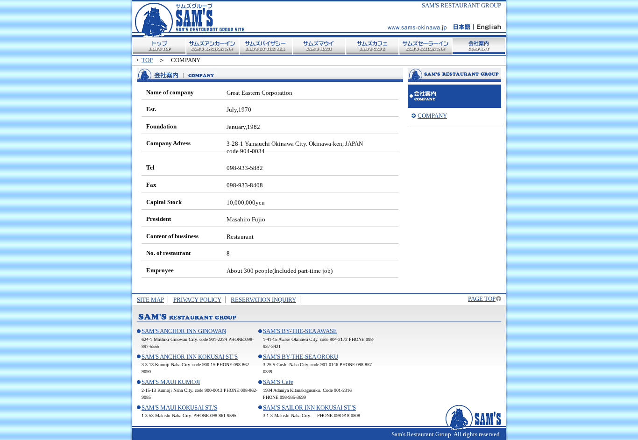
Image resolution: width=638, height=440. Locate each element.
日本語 (463, 26)
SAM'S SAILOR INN (425, 46)
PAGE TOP (482, 298)
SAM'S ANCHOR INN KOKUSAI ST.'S (190, 356)
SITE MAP (150, 299)
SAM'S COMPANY (454, 96)
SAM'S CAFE (372, 46)
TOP (159, 46)
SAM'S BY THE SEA (266, 46)
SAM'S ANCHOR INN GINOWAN (184, 330)
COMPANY (479, 46)
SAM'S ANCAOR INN (212, 46)
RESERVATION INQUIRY (263, 299)
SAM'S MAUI (319, 46)
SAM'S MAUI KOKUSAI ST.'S (179, 407)
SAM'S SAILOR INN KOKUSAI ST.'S (309, 407)
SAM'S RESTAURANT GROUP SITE (189, 18)
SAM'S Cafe (278, 381)
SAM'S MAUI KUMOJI (171, 381)
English (487, 26)
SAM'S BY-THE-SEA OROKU (300, 356)
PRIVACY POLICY (197, 299)
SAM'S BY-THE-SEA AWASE (300, 330)
